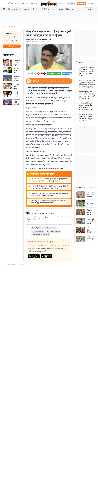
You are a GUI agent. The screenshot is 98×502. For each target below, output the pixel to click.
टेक (73, 9)
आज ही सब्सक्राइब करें (11, 46)
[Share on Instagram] (41, 73)
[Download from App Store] (46, 256)
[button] (49, 57)
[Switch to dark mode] (71, 3)
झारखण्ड (14, 9)
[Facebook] (18, 3)
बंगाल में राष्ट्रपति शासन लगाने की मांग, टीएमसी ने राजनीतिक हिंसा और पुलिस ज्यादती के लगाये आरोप (86, 117)
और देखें (91, 187)
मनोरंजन (67, 9)
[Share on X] (44, 73)
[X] (27, 3)
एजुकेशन (54, 9)
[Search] (64, 3)
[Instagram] (23, 3)
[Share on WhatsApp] (32, 73)
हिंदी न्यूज (55, 248)
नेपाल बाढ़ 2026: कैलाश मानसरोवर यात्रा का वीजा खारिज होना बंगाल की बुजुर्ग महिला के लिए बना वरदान (48, 202)
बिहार (20, 9)
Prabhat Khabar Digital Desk (44, 213)
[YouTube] (32, 3)
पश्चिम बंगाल (36, 9)
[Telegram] (36, 3)
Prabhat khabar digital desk (41, 39)
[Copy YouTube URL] (38, 73)
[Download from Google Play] (34, 256)
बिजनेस (61, 9)
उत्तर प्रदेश (27, 9)
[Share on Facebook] (35, 73)
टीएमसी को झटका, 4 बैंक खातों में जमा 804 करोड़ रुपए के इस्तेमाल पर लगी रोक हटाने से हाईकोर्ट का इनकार (49, 194)
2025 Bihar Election (38, 231)
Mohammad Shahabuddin (40, 235)
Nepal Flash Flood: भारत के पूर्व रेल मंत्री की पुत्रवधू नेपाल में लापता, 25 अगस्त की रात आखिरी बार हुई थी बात (49, 180)
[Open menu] (3, 9)
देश (29, 245)
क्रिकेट (59, 245)
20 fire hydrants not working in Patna (44, 228)
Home (3, 26)
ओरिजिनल (46, 9)
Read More (29, 222)
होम (9, 9)
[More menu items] (75, 9)
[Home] (49, 3)
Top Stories (11, 26)
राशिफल (64, 245)
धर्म (55, 245)
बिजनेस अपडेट (48, 245)
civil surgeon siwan (53, 231)
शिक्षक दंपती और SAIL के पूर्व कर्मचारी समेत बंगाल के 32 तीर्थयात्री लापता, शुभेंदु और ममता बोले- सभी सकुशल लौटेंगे (49, 187)
